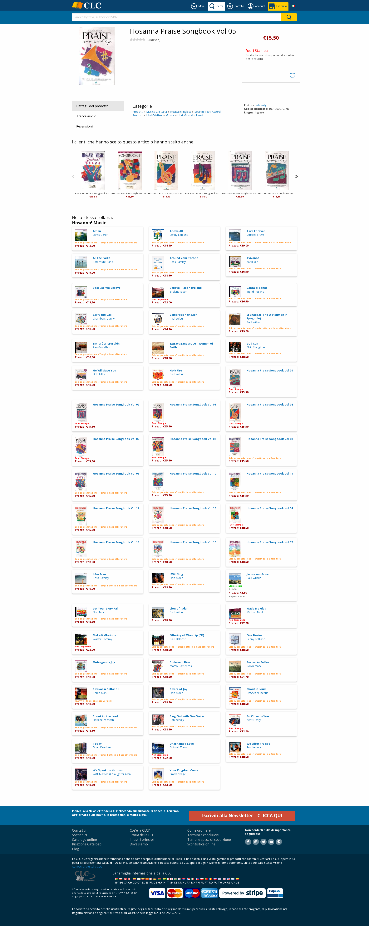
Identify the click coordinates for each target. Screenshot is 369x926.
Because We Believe (107, 288)
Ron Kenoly (177, 720)
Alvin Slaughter (256, 347)
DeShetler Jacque (257, 693)
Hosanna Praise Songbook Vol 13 (193, 508)
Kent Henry (254, 720)
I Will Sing (176, 574)
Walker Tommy (102, 639)
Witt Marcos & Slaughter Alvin (112, 774)
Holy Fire (176, 370)
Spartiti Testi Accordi (207, 111)
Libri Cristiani (154, 115)
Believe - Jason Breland (186, 288)
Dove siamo (139, 844)
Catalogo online (84, 839)
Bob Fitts (99, 374)
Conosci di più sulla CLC (87, 866)
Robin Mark (254, 666)
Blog (75, 849)
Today (97, 743)
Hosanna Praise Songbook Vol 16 (193, 542)
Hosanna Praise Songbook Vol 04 (166, 193)
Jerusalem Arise (257, 574)
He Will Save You (104, 370)
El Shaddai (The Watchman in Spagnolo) (267, 316)
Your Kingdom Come (184, 770)
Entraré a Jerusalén (106, 343)
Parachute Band (103, 262)
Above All (176, 231)
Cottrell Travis (255, 234)
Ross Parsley (178, 262)
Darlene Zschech (103, 720)
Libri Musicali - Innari (190, 115)
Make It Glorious (104, 635)
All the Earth (101, 258)
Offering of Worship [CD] (187, 635)
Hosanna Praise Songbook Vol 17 (270, 542)
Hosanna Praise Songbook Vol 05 (116, 439)
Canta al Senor (257, 288)
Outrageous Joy (104, 662)
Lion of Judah (179, 608)
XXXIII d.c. (252, 262)
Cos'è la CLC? (140, 830)
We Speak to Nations (108, 770)
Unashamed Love (182, 743)
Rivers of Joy (178, 689)
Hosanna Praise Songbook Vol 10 (193, 473)
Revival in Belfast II (106, 689)
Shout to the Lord (105, 716)
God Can (252, 343)
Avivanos (253, 258)
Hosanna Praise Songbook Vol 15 (116, 542)
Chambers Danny (104, 318)
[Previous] (72, 176)
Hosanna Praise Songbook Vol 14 (270, 508)
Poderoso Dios (180, 662)
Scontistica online (201, 844)
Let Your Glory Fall (105, 608)
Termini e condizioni (203, 835)
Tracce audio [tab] (86, 116)
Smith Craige (178, 774)
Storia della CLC (142, 835)
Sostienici (79, 835)
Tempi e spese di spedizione (209, 839)
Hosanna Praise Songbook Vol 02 (240, 193)
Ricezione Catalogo (86, 844)
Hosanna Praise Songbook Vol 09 (93, 193)
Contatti (79, 830)
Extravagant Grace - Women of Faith (191, 345)
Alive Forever (256, 231)
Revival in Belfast (259, 662)
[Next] (296, 176)
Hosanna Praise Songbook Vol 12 (116, 508)
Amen (97, 231)
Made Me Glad (256, 608)
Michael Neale (255, 612)
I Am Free (99, 574)
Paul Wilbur (177, 318)
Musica (169, 115)
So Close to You (258, 716)
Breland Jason (178, 291)
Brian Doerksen (102, 747)
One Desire (254, 635)
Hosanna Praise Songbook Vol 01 (276, 193)
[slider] (137, 39)
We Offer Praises (258, 743)
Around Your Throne (184, 258)
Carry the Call (102, 314)
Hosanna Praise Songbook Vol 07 (129, 193)
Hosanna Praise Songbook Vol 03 (203, 193)
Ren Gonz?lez (101, 347)
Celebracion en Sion (183, 314)
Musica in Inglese (180, 111)
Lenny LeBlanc (179, 234)
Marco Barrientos (181, 666)
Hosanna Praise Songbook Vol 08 (270, 439)
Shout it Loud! (256, 689)
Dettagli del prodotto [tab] (92, 106)
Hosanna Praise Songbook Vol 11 (270, 473)
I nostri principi (142, 839)
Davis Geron (100, 234)
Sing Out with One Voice (187, 716)
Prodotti (137, 111)
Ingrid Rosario (255, 291)
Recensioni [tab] (84, 126)
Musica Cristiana (156, 111)
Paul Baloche (178, 639)
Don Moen (176, 578)
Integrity (261, 105)
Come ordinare (199, 830)
